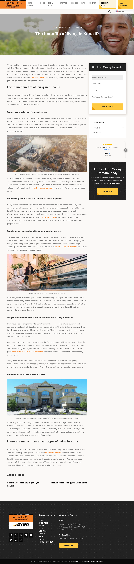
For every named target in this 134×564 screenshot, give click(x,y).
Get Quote (107, 191)
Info (83, 3)
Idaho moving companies (44, 188)
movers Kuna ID (38, 77)
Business (74, 3)
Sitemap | (85, 561)
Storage (63, 3)
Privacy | (78, 561)
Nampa (42, 533)
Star (41, 536)
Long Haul (50, 4)
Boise (42, 3)
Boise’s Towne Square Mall (65, 247)
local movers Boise (47, 217)
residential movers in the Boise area (27, 351)
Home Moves (30, 4)
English (121, 11)
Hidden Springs (46, 542)
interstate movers (53, 452)
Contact (92, 3)
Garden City (45, 539)
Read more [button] (107, 150)
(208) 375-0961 (105, 4)
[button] (88, 150)
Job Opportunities (96, 561)
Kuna (41, 528)
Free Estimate (123, 4)
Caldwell (43, 523)
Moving (96, 128)
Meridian (43, 531)
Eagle (41, 525)
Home (52, 27)
